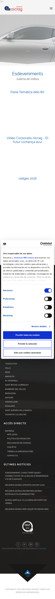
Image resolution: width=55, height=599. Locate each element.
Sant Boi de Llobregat (17, 385)
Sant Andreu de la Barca (18, 410)
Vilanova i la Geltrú (15, 414)
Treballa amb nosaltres (20, 451)
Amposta (9, 376)
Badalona (10, 393)
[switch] (48, 299)
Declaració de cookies (19, 443)
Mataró (9, 397)
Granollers (11, 402)
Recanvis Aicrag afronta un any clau (25, 485)
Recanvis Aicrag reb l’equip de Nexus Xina (27, 509)
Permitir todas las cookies (27, 335)
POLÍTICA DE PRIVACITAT (19, 438)
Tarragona (11, 363)
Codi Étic (11, 447)
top (28, 576)
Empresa (9, 431)
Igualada (10, 406)
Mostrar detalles (39, 326)
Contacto (12, 455)
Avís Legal (12, 434)
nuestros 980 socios (24, 258)
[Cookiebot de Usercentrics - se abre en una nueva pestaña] (40, 244)
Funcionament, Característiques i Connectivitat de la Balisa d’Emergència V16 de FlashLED (26, 475)
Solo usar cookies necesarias (27, 353)
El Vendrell (11, 380)
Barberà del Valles (15, 389)
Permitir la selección (27, 344)
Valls (8, 368)
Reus (7, 372)
